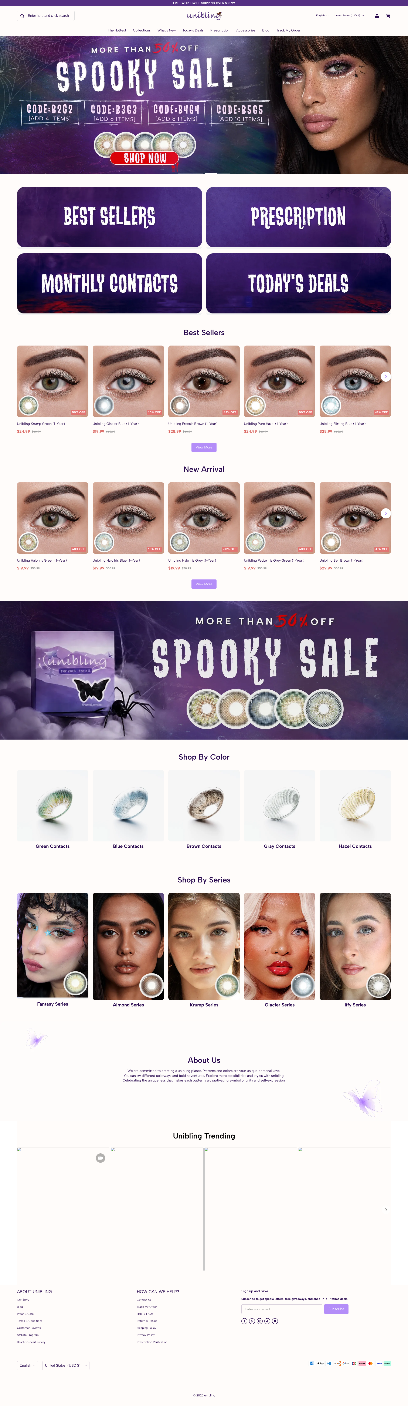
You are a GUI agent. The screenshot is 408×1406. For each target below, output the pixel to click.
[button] (386, 1209)
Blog (20, 1306)
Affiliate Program (28, 1334)
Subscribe (336, 1309)
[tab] (190, 173)
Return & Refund (147, 1320)
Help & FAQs (145, 1313)
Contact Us (144, 1299)
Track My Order (147, 1306)
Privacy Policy (146, 1334)
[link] (142, 30)
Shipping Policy (146, 1327)
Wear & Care (25, 1313)
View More (204, 447)
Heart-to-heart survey (31, 1342)
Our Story (23, 1299)
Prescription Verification (152, 1342)
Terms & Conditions (29, 1320)
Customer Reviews (29, 1327)
